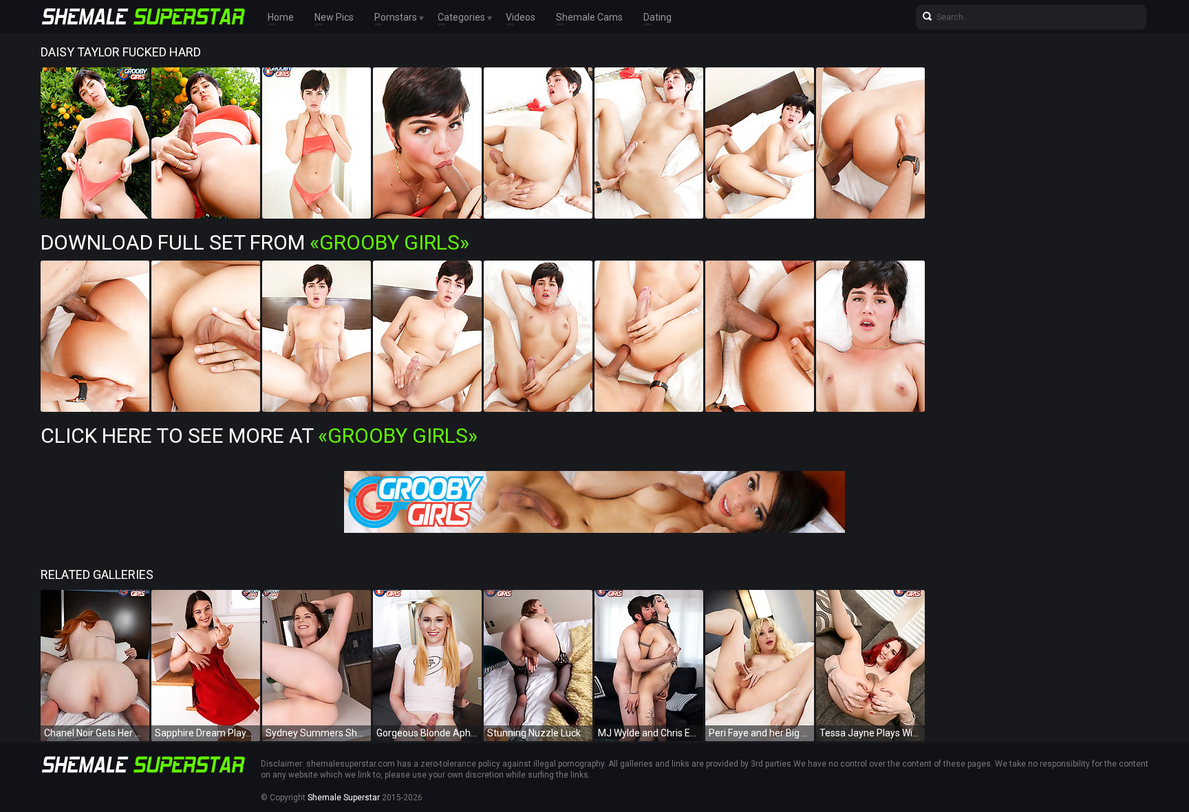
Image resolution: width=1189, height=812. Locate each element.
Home (281, 17)
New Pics (334, 17)
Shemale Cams (589, 17)
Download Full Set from (255, 242)
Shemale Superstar (344, 797)
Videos (520, 17)
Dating (657, 17)
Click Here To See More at (259, 436)
